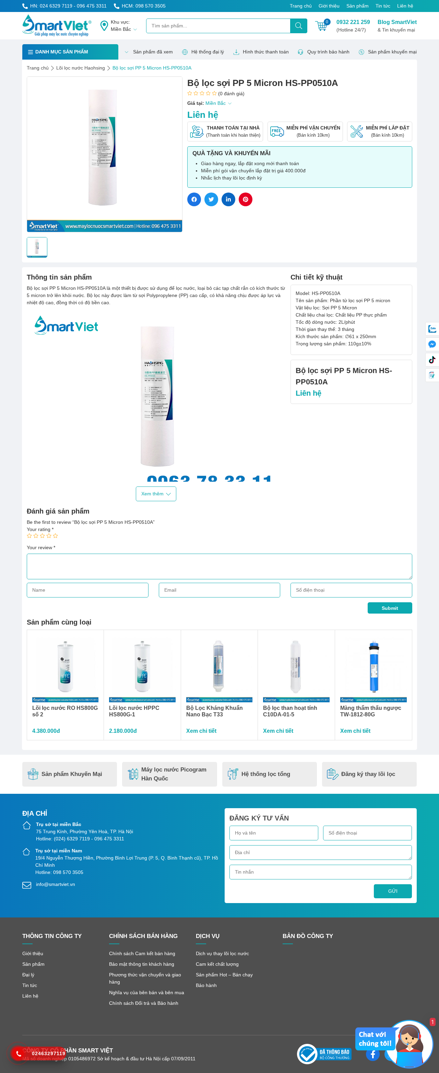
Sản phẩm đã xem (153, 51)
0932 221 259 (353, 26)
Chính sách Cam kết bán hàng (142, 953)
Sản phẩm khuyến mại (392, 51)
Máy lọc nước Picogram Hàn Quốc (173, 774)
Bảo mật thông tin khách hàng (141, 964)
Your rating (40, 529)
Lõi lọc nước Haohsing (80, 68)
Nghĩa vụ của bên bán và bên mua (146, 992)
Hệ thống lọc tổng (265, 774)
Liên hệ (405, 6)
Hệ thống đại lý (207, 51)
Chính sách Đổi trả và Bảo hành (143, 1003)
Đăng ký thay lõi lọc (368, 774)
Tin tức (383, 6)
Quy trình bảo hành (328, 51)
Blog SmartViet (397, 26)
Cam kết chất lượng (217, 964)
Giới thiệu (329, 6)
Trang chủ (301, 6)
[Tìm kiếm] (298, 25)
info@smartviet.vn (55, 884)
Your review (41, 547)
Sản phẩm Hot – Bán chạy (224, 974)
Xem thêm (152, 493)
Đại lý (28, 974)
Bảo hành (206, 985)
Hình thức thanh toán (266, 51)
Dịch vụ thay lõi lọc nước (222, 953)
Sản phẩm (357, 6)
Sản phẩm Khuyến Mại (71, 774)
